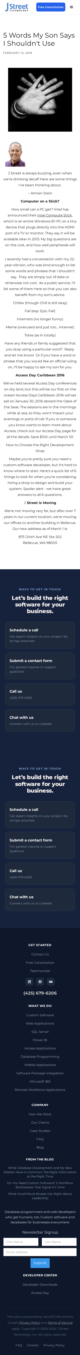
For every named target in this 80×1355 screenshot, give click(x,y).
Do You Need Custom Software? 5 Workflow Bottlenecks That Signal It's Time (40, 1185)
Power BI (40, 1040)
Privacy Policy (30, 1323)
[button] (71, 7)
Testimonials (40, 971)
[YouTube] (51, 982)
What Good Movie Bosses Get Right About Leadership (40, 1196)
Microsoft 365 (40, 1081)
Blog (40, 1147)
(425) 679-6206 (40, 993)
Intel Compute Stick (54, 215)
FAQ (40, 1139)
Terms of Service (60, 1323)
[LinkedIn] (29, 982)
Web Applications (40, 1023)
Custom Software (40, 1015)
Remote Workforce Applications (40, 1090)
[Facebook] (40, 982)
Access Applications (40, 1048)
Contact (33, 1345)
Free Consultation (51, 7)
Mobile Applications (40, 1065)
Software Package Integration (40, 1073)
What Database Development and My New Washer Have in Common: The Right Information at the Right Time (40, 1172)
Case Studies (40, 1131)
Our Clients (40, 1122)
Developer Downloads (40, 1284)
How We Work (40, 1114)
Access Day (40, 1293)
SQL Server (40, 1032)
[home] (19, 7)
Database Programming (40, 1057)
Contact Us (40, 954)
